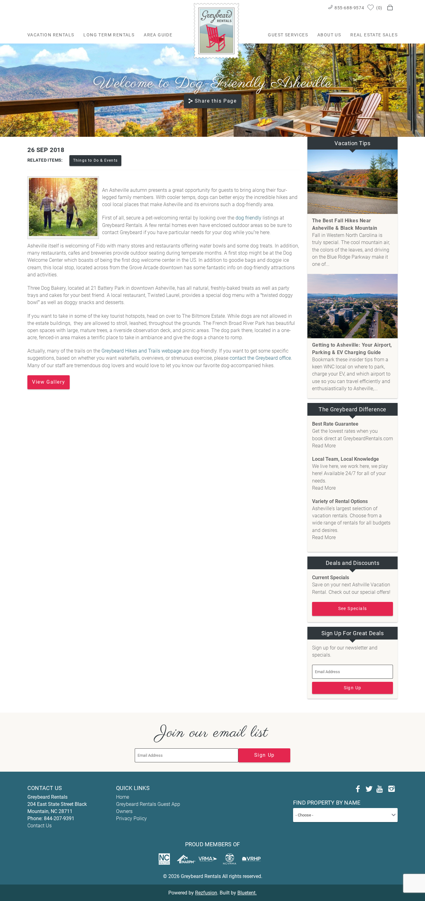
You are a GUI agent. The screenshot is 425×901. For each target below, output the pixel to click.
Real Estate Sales (374, 34)
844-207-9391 (59, 818)
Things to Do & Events (95, 160)
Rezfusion (206, 893)
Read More (324, 446)
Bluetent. (247, 893)
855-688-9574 (349, 7)
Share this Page (216, 101)
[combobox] (345, 815)
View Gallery (48, 382)
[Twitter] (369, 789)
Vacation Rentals (50, 34)
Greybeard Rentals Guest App (148, 804)
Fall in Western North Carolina (344, 235)
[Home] (216, 31)
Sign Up (353, 687)
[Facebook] (358, 789)
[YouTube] (380, 789)
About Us (329, 34)
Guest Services (288, 34)
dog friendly (249, 218)
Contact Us (39, 826)
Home (122, 797)
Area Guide (158, 34)
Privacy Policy (131, 818)
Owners (124, 811)
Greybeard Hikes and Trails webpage (141, 351)
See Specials (352, 608)
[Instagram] (391, 789)
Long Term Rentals (108, 34)
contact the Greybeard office (260, 358)
